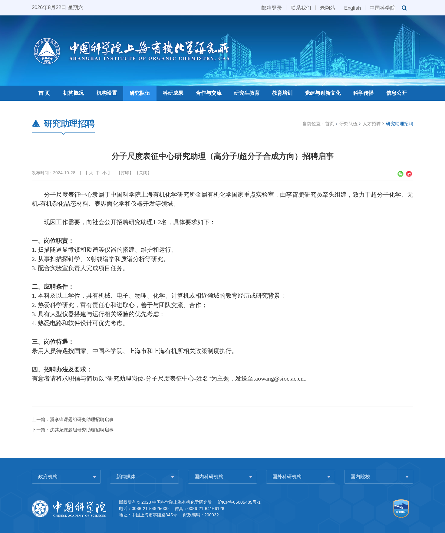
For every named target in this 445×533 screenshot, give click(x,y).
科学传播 (363, 93)
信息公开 (396, 93)
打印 (125, 172)
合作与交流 (209, 93)
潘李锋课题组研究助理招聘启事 (82, 419)
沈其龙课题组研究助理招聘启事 (82, 429)
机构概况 (73, 93)
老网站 (327, 7)
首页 (329, 123)
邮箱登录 (271, 7)
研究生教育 (247, 93)
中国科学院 (382, 7)
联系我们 (301, 7)
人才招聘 (372, 123)
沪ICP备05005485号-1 (239, 502)
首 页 (44, 93)
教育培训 (282, 93)
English (352, 7)
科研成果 (173, 93)
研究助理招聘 (399, 123)
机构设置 (107, 93)
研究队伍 (140, 93)
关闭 (143, 172)
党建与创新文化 (323, 93)
